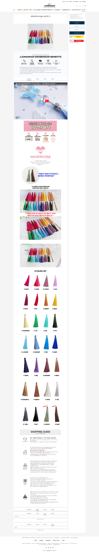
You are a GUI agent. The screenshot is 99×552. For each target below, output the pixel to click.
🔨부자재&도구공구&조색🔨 (76, 9)
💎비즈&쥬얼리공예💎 (57, 9)
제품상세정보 (29, 78)
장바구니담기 (77, 26)
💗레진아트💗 (25, 9)
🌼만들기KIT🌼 (20, 9)
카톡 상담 (93, 6)
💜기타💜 (83, 9)
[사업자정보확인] (56, 543)
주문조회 (84, 1)
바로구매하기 (77, 22)
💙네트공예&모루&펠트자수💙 (47, 9)
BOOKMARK (75, 1)
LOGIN (63, 1)
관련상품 (37, 78)
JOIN (67, 1)
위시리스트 (77, 29)
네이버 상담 (92, 7)
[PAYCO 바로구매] (79, 41)
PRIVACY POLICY (56, 540)
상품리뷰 (45, 78)
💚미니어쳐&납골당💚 (37, 9)
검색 (85, 5)
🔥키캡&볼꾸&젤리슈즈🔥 (66, 9)
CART (80, 1)
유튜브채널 (92, 10)
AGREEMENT (48, 540)
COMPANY (41, 540)
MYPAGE (70, 1)
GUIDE (63, 540)
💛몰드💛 (30, 9)
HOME (35, 540)
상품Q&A (52, 78)
